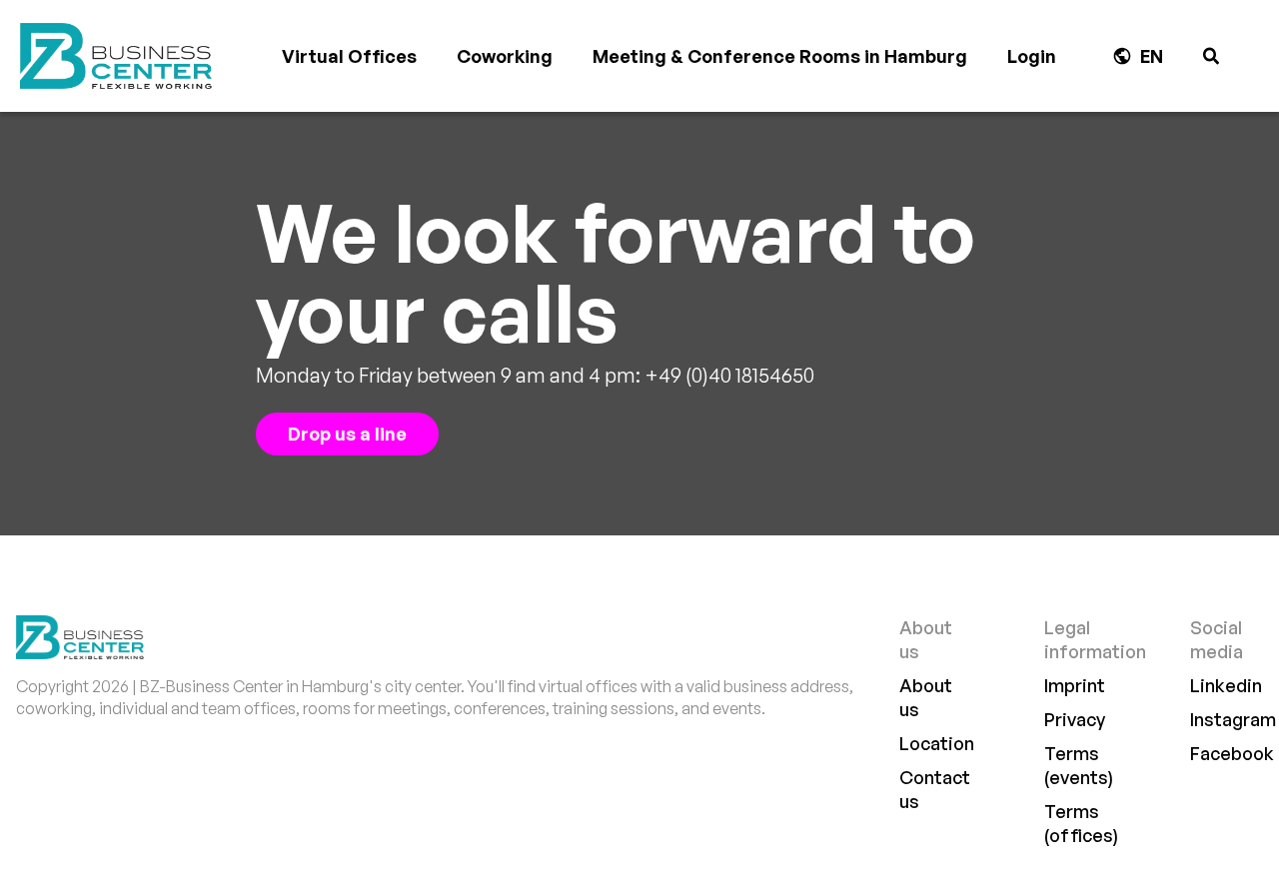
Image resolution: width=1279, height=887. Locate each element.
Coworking (505, 56)
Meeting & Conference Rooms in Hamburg (780, 56)
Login (1031, 56)
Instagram (1233, 719)
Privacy (1074, 719)
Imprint (1074, 685)
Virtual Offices (349, 56)
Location (936, 743)
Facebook (1232, 753)
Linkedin (1226, 685)
